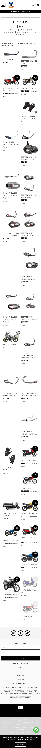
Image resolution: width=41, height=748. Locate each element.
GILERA (23, 466)
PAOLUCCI (24, 165)
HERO (22, 571)
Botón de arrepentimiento (20, 732)
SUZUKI (5, 547)
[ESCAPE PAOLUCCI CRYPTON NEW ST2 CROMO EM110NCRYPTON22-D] (11, 181)
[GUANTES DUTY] (11, 455)
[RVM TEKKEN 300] (11, 336)
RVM (4, 347)
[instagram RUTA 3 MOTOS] (13, 633)
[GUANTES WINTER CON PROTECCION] (29, 107)
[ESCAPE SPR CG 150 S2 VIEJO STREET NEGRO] (11, 135)
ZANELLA (5, 519)
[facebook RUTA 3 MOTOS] (20, 633)
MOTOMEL (5, 96)
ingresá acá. (20, 729)
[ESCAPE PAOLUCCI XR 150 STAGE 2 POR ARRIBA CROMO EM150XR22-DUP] (29, 142)
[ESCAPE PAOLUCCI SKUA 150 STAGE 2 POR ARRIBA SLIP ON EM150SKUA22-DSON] (29, 220)
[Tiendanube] (20, 720)
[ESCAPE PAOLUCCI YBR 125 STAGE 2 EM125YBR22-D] (11, 380)
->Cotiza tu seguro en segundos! (20, 11)
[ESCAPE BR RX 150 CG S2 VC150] (29, 54)
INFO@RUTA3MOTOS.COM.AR (20, 697)
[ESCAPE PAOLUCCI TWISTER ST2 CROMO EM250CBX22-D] (29, 303)
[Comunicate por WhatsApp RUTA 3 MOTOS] (36, 730)
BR (3, 65)
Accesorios (20, 675)
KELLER (23, 494)
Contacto (20, 679)
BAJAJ (23, 519)
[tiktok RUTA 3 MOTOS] (27, 633)
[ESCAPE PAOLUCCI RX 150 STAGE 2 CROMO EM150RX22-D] (11, 220)
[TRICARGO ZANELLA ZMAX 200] (11, 505)
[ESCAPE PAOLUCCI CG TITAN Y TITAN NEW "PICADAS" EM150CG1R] (29, 380)
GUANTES (23, 124)
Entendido (20, 744)
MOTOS (20, 671)
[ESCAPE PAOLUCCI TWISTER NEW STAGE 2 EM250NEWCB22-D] (29, 342)
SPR (4, 150)
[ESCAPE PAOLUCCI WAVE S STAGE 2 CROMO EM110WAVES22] (11, 303)
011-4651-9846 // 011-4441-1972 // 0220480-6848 (20, 687)
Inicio (20, 667)
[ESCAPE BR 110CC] (11, 53)
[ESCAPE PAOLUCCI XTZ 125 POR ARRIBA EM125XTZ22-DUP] (29, 418)
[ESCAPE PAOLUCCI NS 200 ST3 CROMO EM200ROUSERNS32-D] (29, 182)
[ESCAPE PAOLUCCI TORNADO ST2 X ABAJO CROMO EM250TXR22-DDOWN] (29, 261)
